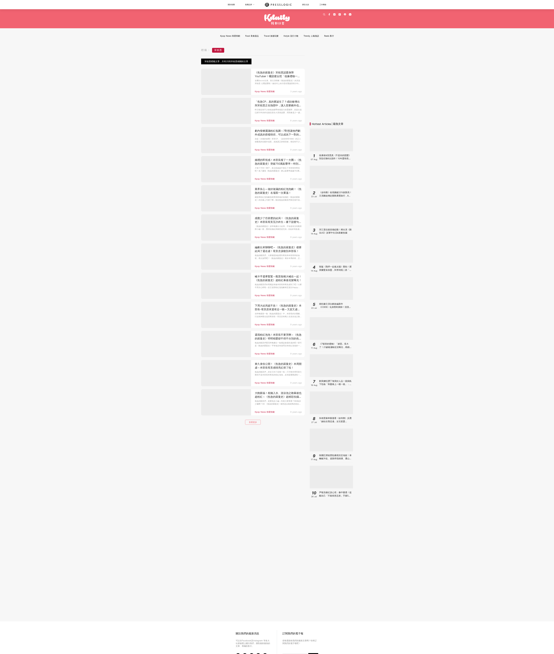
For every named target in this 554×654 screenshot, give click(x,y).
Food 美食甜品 (252, 36)
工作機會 (322, 4)
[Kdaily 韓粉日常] (277, 19)
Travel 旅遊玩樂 (271, 36)
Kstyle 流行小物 (291, 36)
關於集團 (231, 4)
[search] (324, 14)
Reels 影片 (329, 36)
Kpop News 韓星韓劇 (230, 36)
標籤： (206, 49)
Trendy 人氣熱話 (311, 36)
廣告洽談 (305, 4)
